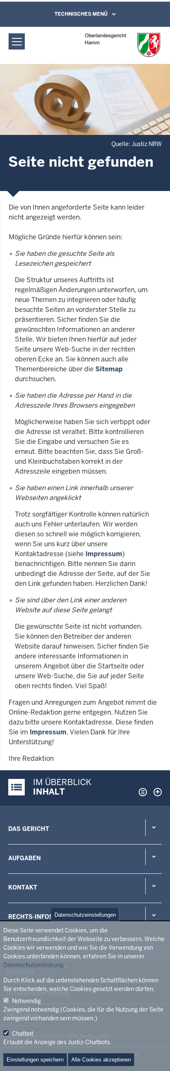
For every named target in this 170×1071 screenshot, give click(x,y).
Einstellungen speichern (35, 1060)
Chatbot (22, 1033)
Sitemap (109, 369)
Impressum (103, 554)
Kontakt (22, 887)
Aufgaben (24, 858)
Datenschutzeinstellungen (85, 915)
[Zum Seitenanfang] (155, 792)
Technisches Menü (81, 14)
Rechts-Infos (30, 916)
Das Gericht (28, 829)
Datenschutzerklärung (33, 965)
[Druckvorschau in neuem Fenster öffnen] (141, 792)
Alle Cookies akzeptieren (101, 1060)
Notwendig (26, 1001)
